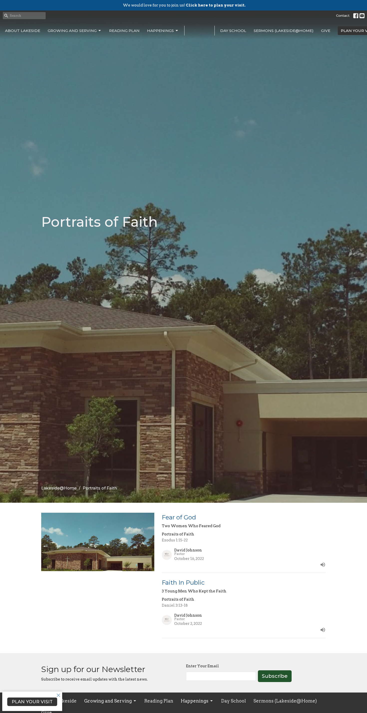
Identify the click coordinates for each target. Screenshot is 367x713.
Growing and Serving (72, 30)
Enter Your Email (202, 666)
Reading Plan (124, 30)
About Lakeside (22, 30)
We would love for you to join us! (184, 5)
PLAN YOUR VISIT (32, 702)
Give (325, 30)
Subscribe (275, 676)
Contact (343, 15)
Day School (233, 30)
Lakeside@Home (59, 488)
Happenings (160, 30)
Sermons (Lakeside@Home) (284, 30)
